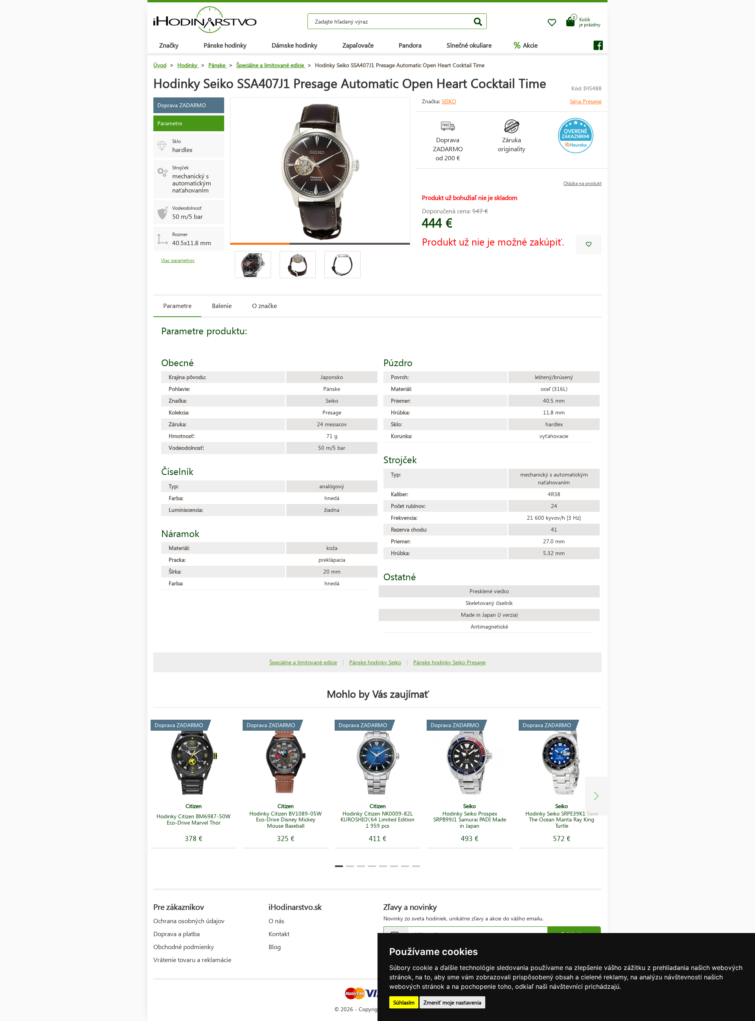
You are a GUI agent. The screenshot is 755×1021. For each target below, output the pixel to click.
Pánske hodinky (225, 45)
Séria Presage (586, 101)
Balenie (222, 305)
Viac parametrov (178, 260)
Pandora (410, 45)
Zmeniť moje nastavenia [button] (452, 1002)
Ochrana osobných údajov (189, 921)
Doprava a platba (176, 933)
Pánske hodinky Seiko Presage (449, 662)
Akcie (526, 45)
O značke (264, 305)
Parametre (177, 305)
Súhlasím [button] (403, 1002)
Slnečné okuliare (469, 45)
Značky (169, 45)
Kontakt (279, 933)
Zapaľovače (358, 45)
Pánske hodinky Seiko (375, 662)
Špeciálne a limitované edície (303, 662)
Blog (275, 946)
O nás (276, 921)
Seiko (449, 101)
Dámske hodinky (294, 45)
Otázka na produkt (582, 183)
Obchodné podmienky (183, 946)
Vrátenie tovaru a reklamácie (192, 959)
